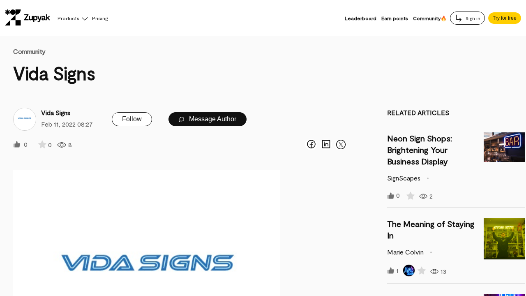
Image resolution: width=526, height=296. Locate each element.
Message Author (211, 119)
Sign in (472, 18)
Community (29, 51)
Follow (132, 119)
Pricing (100, 18)
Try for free (505, 18)
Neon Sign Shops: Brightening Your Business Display (419, 149)
